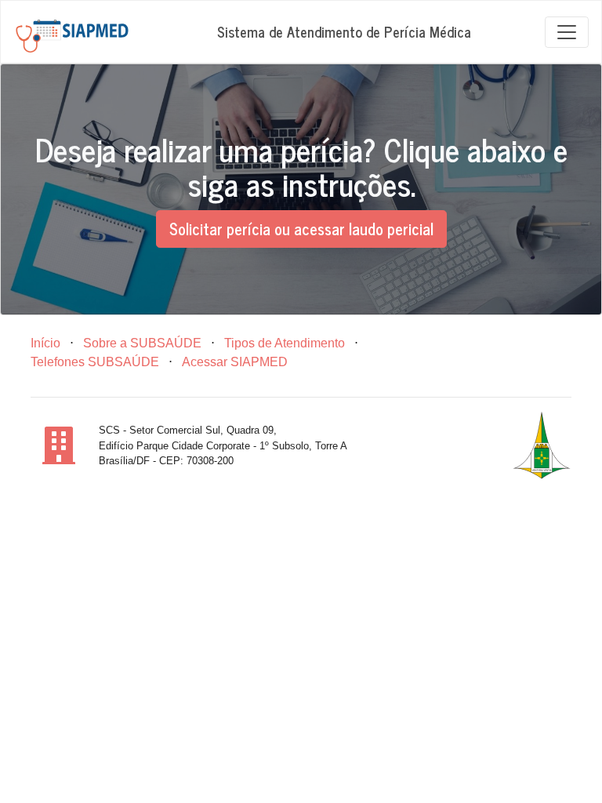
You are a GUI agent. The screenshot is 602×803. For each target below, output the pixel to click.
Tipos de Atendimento (284, 343)
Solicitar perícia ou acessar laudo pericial (301, 229)
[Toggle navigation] (567, 32)
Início (45, 343)
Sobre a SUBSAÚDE (142, 343)
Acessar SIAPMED (235, 362)
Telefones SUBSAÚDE (95, 362)
